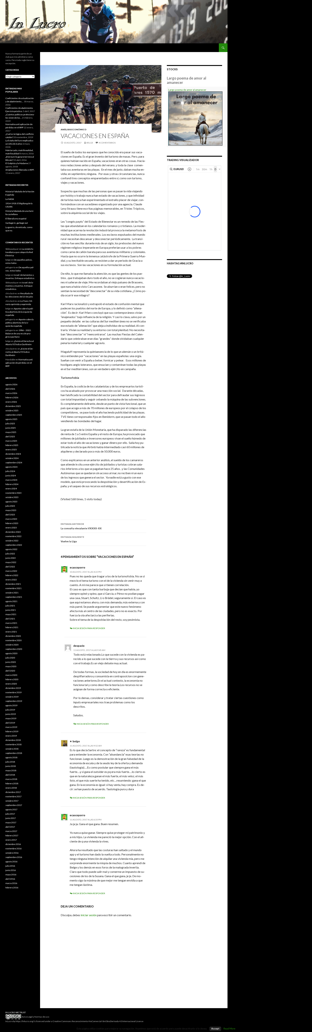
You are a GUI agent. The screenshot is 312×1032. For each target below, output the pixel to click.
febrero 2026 (11, 397)
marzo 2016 (11, 883)
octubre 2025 (11, 410)
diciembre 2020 (13, 636)
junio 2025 (10, 427)
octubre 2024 (11, 458)
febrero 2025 (11, 445)
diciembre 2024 (13, 453)
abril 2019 (10, 722)
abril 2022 (10, 566)
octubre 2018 (11, 748)
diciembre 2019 (13, 688)
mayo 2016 (10, 874)
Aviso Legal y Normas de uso (35, 1016)
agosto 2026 (11, 384)
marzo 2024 (11, 480)
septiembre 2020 (13, 649)
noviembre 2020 (13, 640)
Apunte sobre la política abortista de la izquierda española (19, 311)
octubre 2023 (11, 497)
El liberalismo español (15, 218)
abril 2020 (10, 670)
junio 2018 (10, 766)
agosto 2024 (11, 466)
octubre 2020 (11, 644)
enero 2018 (11, 787)
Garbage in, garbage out (16, 223)
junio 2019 (10, 714)
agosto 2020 (11, 653)
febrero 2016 (11, 887)
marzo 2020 (11, 675)
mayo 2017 (10, 822)
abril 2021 (10, 618)
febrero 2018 (11, 783)
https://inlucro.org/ (25, 1021)
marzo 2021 (11, 623)
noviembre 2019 (13, 692)
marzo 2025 (11, 440)
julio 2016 (10, 865)
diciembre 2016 (13, 844)
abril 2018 (10, 774)
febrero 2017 (11, 835)
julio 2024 (10, 471)
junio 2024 (10, 475)
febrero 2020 (11, 679)
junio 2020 (10, 662)
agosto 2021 (11, 601)
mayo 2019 (10, 718)
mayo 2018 (10, 770)
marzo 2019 (11, 727)
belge (89, 142)
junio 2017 (10, 818)
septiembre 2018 (13, 753)
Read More (229, 1028)
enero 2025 (11, 449)
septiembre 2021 (13, 597)
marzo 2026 (11, 393)
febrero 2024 (11, 484)
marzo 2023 (11, 519)
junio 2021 (10, 610)
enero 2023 (11, 527)
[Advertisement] (20, 952)
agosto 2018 (11, 757)
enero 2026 (11, 401)
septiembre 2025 (13, 414)
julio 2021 (10, 605)
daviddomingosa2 (65, 506)
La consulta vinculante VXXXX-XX (81, 526)
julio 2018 (10, 761)
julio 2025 (10, 423)
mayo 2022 (10, 562)
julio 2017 (10, 813)
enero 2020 (11, 683)
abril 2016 (10, 878)
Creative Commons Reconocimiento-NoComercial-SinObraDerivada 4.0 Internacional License (98, 1021)
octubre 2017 (11, 800)
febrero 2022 (11, 575)
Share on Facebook (74, 506)
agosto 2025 (11, 419)
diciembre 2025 (13, 406)
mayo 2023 (10, 510)
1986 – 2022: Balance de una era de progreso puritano (18, 333)
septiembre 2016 (13, 857)
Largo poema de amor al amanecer (187, 89)
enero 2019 (11, 735)
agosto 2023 (11, 501)
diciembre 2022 (13, 532)
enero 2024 (11, 488)
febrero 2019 (11, 731)
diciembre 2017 (13, 792)
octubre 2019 (11, 696)
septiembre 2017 (13, 805)
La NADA (9, 199)
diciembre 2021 (13, 584)
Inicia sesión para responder (89, 628)
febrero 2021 (11, 627)
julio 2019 (10, 709)
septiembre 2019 (13, 701)
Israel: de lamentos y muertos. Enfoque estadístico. (19, 285)
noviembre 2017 (13, 796)
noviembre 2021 (13, 588)
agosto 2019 (11, 705)
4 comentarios (107, 142)
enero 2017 (11, 839)
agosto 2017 (11, 809)
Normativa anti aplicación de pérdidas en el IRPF (19, 362)
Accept (215, 1028)
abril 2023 (10, 514)
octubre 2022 (11, 540)
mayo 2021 (10, 614)
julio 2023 (10, 506)
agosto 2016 (11, 861)
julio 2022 (10, 553)
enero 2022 (11, 579)
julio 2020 (10, 657)
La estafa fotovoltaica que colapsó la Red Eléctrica (19, 252)
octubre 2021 (11, 592)
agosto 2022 (11, 549)
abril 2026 (10, 388)
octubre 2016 (11, 852)
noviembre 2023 (13, 493)
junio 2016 (10, 870)
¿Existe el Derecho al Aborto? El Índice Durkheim (19, 352)
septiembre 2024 (13, 462)
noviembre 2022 (13, 536)
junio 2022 (10, 558)
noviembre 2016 (13, 848)
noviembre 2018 (13, 744)
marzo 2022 (11, 571)
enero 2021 (11, 631)
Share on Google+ (83, 506)
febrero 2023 (11, 523)
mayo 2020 (10, 666)
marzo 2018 (11, 779)
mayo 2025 (10, 432)
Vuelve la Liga (72, 539)
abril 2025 (10, 436)
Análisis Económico (73, 129)
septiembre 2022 (13, 545)
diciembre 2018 (13, 740)
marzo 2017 (11, 831)
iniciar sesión (89, 915)
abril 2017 (10, 826)
